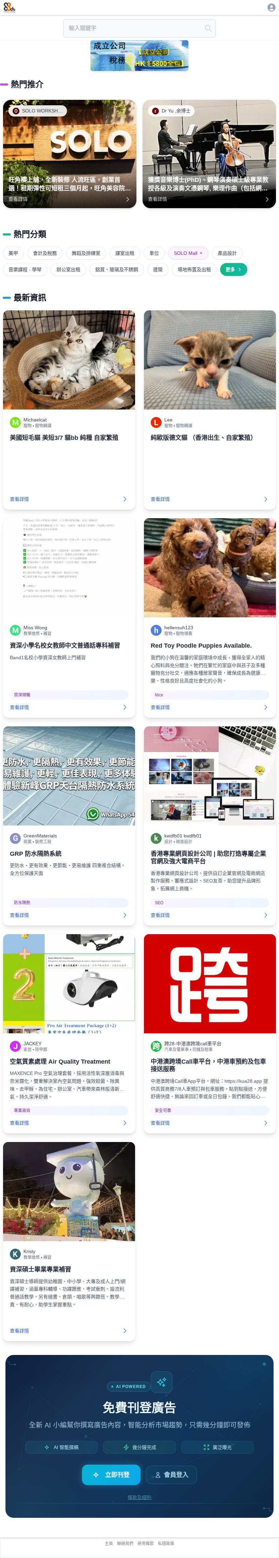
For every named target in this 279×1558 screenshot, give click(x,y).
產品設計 (227, 253)
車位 (154, 253)
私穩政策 (166, 1543)
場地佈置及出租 (194, 269)
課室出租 (124, 253)
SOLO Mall (188, 253)
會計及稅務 (45, 253)
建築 (158, 269)
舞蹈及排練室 (86, 253)
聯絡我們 (125, 1543)
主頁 (109, 1543)
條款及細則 (139, 1497)
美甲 (13, 253)
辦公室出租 (68, 269)
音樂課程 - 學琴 (25, 269)
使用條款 (145, 1543)
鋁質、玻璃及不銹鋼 (116, 269)
